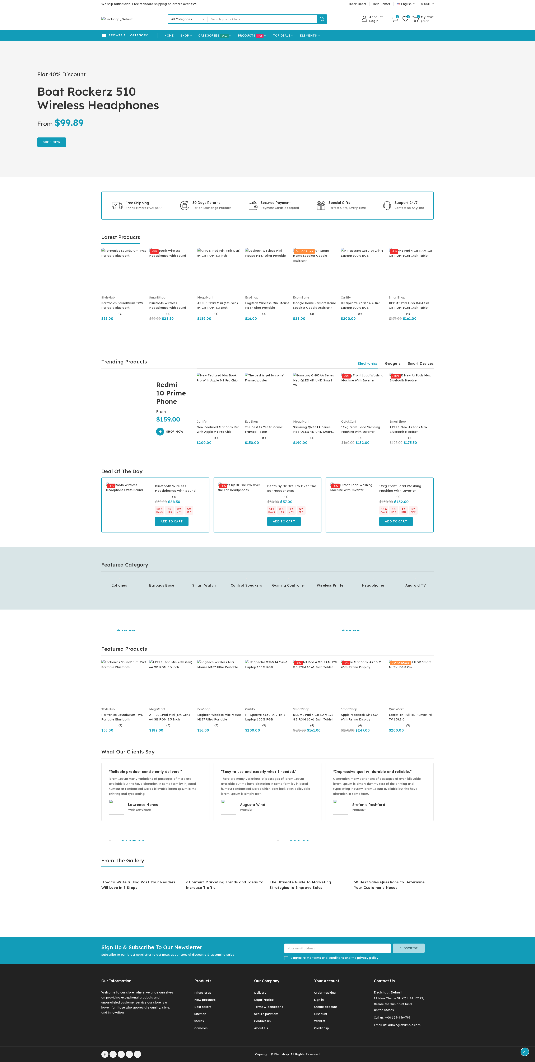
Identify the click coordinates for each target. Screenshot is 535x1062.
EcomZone (301, 297)
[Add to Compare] (144, 261)
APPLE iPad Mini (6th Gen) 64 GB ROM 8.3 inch (217, 305)
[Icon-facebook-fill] (104, 1054)
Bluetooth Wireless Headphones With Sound (167, 305)
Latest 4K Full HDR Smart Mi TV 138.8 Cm (410, 717)
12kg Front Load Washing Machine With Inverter (360, 429)
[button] (169, 432)
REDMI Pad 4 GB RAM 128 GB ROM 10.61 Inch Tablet (409, 305)
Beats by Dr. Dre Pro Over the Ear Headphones (291, 488)
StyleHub (108, 297)
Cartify (346, 297)
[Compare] (395, 19)
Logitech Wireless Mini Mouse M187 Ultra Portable (267, 305)
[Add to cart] (144, 277)
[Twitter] (121, 1054)
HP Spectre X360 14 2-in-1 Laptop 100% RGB (361, 305)
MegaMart (205, 297)
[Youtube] (113, 1054)
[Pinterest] (137, 1054)
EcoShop (252, 297)
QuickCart (348, 421)
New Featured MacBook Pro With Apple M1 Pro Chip (218, 429)
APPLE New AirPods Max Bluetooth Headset (409, 429)
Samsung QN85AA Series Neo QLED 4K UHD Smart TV (312, 429)
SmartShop (157, 297)
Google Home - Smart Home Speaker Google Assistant (314, 305)
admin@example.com (404, 1025)
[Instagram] (129, 1054)
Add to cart (172, 521)
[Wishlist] (405, 19)
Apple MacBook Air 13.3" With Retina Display (359, 717)
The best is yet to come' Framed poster (264, 429)
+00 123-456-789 (398, 1017)
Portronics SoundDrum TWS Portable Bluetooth (122, 305)
